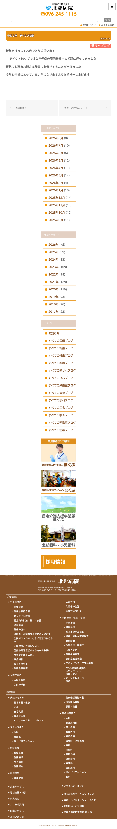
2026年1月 (55, 190)
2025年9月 (55, 220)
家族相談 (18, 659)
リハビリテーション (24, 741)
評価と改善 (71, 706)
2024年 (53, 259)
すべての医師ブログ (60, 340)
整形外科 (70, 754)
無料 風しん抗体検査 (77, 636)
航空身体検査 (73, 654)
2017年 (53, 311)
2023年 (53, 267)
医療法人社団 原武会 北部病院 (52, 825)
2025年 (53, 252)
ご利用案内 (12, 597)
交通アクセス (17, 811)
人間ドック (71, 650)
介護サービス (17, 787)
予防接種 (70, 623)
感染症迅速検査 (74, 659)
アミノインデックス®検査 (79, 663)
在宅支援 (18, 711)
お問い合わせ (89, 25)
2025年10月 (56, 212)
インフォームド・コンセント (29, 720)
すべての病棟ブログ (60, 392)
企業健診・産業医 (75, 645)
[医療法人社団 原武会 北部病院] (58, 6)
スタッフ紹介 (17, 727)
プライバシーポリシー (75, 786)
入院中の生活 (73, 606)
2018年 (53, 304)
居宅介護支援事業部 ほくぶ (78, 812)
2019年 (53, 296)
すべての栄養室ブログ (62, 385)
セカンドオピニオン (24, 655)
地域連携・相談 (18, 792)
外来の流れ (19, 629)
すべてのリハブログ (60, 378)
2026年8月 (55, 138)
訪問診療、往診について (26, 646)
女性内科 (70, 732)
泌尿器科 (70, 759)
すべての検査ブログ (60, 415)
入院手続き (19, 680)
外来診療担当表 (22, 611)
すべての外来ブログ (60, 355)
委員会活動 (19, 716)
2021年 (53, 282)
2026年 (53, 244)
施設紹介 (18, 766)
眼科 (68, 777)
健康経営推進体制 (75, 697)
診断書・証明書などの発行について (32, 634)
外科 (68, 745)
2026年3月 (55, 175)
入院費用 (70, 602)
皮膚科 (69, 750)
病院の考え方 (17, 697)
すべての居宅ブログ (60, 407)
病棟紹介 (14, 748)
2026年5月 (55, 160)
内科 (68, 718)
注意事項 (18, 625)
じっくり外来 (21, 664)
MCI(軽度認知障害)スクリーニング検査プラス (76, 671)
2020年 (53, 289)
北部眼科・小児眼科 (74, 806)
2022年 (53, 274)
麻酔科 (69, 763)
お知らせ (53, 333)
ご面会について (74, 611)
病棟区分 (18, 753)
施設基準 (18, 757)
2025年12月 (56, 197)
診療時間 (18, 607)
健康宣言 (18, 778)
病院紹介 (11, 692)
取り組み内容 (73, 702)
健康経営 (14, 773)
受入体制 (18, 762)
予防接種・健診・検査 (73, 618)
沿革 (16, 707)
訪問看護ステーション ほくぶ (79, 794)
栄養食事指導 (21, 668)
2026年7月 (55, 145)
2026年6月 (55, 153)
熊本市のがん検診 (75, 632)
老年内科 (70, 736)
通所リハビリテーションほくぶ (80, 800)
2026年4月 (55, 168)
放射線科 (70, 768)
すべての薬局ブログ (60, 363)
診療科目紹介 (69, 713)
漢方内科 (70, 727)
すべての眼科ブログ (60, 400)
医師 (16, 732)
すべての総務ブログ (60, 348)
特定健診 (70, 627)
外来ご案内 (16, 602)
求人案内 (14, 799)
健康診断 (70, 641)
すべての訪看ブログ (60, 430)
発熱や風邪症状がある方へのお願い (32, 650)
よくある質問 (107, 25)
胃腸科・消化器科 (75, 741)
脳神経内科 (71, 723)
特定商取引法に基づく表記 (27, 620)
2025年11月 (56, 205)
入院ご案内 (16, 675)
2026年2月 (55, 182)
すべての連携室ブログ (62, 422)
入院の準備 (19, 685)
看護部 (17, 737)
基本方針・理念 (22, 702)
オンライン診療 (22, 616)
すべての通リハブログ (62, 370)
